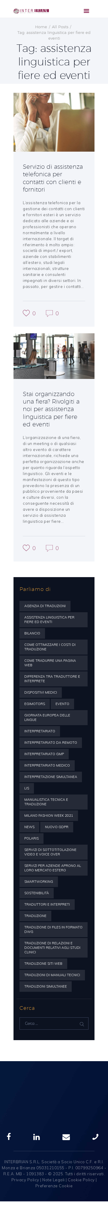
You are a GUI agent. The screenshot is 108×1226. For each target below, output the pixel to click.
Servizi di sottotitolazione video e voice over (50, 852)
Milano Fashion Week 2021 (48, 815)
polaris (31, 838)
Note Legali (53, 1179)
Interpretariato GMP (44, 754)
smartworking (38, 881)
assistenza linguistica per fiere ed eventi (49, 619)
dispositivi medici (40, 692)
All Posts (60, 26)
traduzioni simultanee (45, 986)
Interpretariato (39, 731)
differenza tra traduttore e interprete (52, 678)
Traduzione (35, 916)
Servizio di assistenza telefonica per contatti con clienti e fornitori (53, 178)
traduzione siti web (43, 963)
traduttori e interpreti (47, 904)
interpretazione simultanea (50, 777)
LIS (26, 788)
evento (62, 704)
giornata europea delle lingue (47, 717)
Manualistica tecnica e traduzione (46, 802)
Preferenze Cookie (54, 1185)
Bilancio (32, 633)
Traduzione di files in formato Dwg (53, 929)
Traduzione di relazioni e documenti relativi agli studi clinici (52, 947)
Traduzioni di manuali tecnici (52, 975)
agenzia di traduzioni (45, 606)
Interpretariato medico (47, 765)
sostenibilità (36, 893)
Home (41, 26)
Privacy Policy (25, 1179)
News (29, 827)
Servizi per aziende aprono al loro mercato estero (52, 868)
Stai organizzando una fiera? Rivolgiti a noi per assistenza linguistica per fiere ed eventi (51, 409)
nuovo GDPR (56, 827)
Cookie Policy (81, 1179)
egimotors (34, 704)
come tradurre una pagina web (50, 662)
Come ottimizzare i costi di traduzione (50, 647)
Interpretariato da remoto (50, 742)
